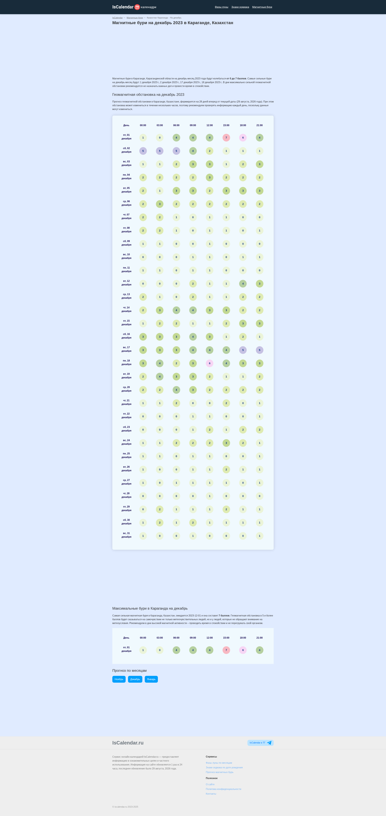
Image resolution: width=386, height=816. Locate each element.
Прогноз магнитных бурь (219, 772)
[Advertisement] (193, 51)
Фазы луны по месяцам (219, 763)
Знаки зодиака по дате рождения (224, 767)
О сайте (210, 784)
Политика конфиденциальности (223, 789)
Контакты (211, 793)
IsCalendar (117, 17)
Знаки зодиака (240, 6)
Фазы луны (221, 6)
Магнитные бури (262, 6)
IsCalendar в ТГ (258, 742)
